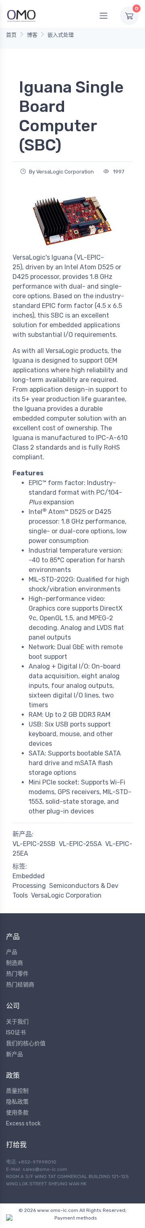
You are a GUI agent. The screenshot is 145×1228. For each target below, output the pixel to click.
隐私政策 (17, 1101)
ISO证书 (16, 1032)
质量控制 (17, 1091)
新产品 (14, 1054)
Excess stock (23, 1123)
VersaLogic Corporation (66, 895)
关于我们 (17, 1021)
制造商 (14, 963)
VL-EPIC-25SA (80, 844)
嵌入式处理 (61, 35)
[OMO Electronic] (21, 15)
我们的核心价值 (26, 1043)
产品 (11, 952)
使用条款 (17, 1112)
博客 (32, 35)
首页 (11, 35)
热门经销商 (20, 984)
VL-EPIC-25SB (34, 844)
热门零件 (17, 973)
